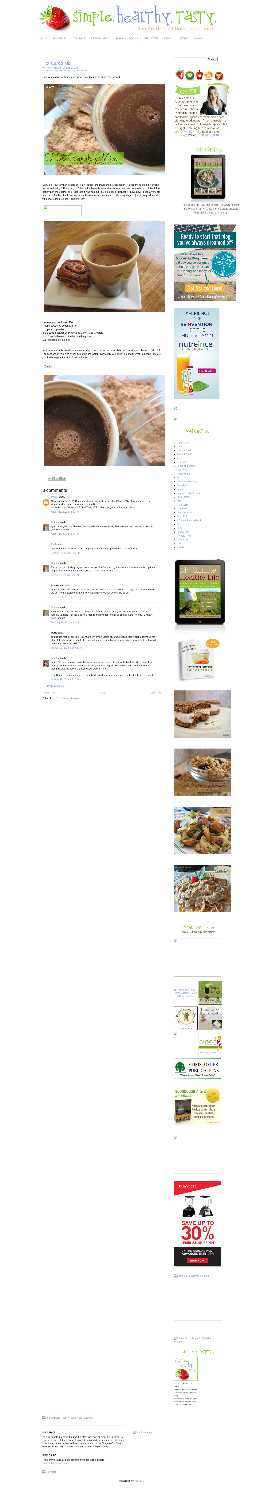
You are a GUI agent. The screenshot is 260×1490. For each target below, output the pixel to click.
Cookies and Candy (187, 481)
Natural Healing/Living (188, 493)
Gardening (182, 539)
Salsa (180, 528)
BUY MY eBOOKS (127, 38)
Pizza (179, 524)
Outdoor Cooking (66, 71)
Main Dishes (183, 442)
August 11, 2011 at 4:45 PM (65, 534)
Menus (180, 446)
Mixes (180, 543)
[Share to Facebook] (61, 479)
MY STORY (60, 38)
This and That (81, 71)
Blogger (136, 1481)
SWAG (198, 38)
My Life (180, 547)
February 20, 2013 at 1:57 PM (66, 597)
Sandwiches (183, 532)
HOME (43, 38)
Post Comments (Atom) (68, 698)
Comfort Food (51, 71)
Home (103, 692)
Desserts (181, 462)
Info (178, 458)
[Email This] (50, 479)
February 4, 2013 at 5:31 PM (65, 553)
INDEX (168, 38)
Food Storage (184, 497)
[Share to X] (57, 479)
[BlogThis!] (53, 479)
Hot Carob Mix (56, 63)
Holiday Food (184, 473)
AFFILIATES (151, 38)
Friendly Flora (184, 535)
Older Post (156, 692)
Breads (180, 489)
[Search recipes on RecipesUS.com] (142, 1432)
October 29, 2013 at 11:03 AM (66, 679)
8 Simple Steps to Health (189, 520)
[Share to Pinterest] (64, 479)
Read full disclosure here (55, 1463)
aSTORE (183, 38)
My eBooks (182, 508)
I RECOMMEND (100, 38)
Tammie (55, 522)
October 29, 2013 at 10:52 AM (66, 647)
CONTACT (79, 38)
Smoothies (182, 485)
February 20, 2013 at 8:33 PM (66, 622)
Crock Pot (182, 516)
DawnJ (54, 496)
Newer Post (49, 692)
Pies (179, 501)
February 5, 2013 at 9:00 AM (65, 575)
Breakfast (181, 477)
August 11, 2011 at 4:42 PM (65, 512)
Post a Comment (55, 686)
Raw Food (182, 469)
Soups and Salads (186, 466)
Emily (54, 544)
